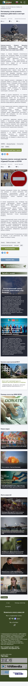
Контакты (8, 606)
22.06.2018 (6, 18)
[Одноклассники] (7, 154)
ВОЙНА (3, 144)
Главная (3, 7)
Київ (19, 242)
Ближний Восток (11, 7)
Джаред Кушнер (11, 144)
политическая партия (6, 245)
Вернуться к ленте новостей (14, 612)
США (2, 146)
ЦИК (21, 245)
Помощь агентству (20, 603)
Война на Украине (11, 242)
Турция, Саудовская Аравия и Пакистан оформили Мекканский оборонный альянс (12, 331)
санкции (16, 245)
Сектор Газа (20, 144)
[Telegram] (5, 154)
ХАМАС (7, 146)
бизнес (3, 242)
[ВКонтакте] (2, 154)
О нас (8, 603)
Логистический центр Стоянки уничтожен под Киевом (12, 290)
